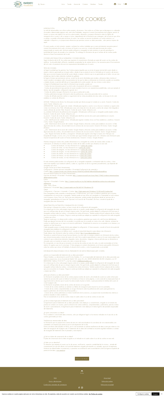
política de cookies (86, 146)
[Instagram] (82, 387)
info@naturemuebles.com (84, 261)
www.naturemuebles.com (109, 323)
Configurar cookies (143, 394)
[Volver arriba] (82, 371)
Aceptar (155, 394)
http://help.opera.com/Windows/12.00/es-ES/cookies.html (94, 191)
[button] (125, 4)
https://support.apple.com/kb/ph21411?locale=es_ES (76, 187)
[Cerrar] (162, 393)
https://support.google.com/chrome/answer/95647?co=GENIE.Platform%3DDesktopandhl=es (78, 171)
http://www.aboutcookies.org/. (90, 233)
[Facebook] (79, 387)
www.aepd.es (60, 350)
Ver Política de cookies (95, 394)
